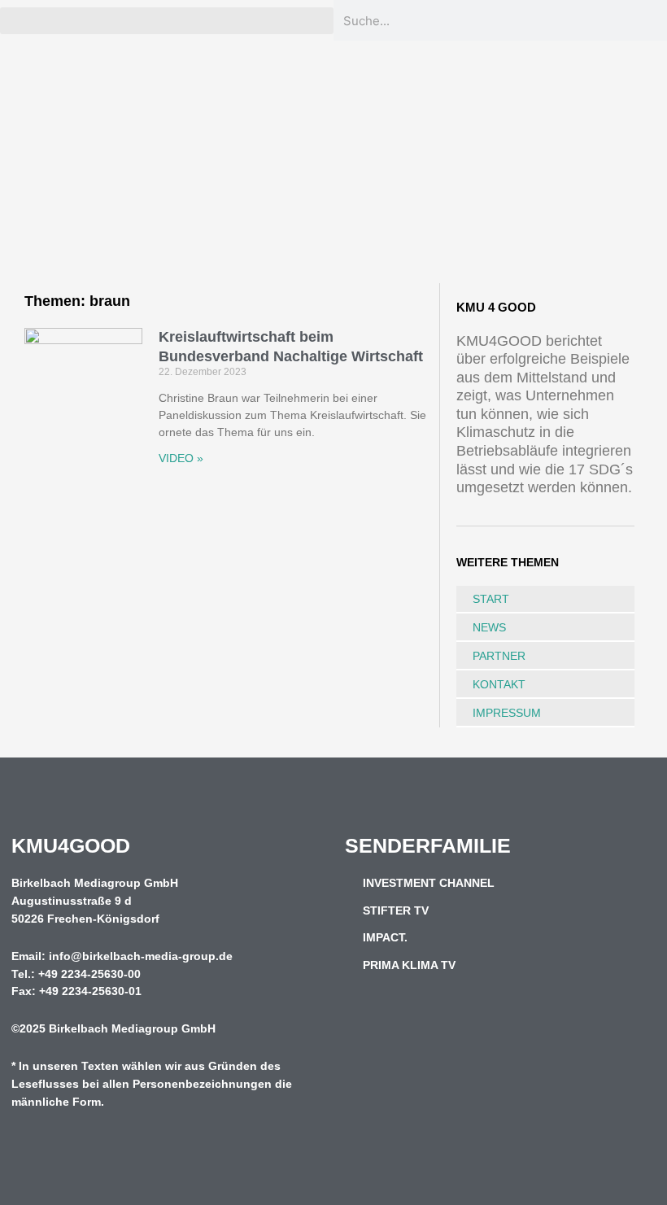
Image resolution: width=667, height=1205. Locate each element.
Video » (181, 458)
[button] (167, 20)
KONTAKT (499, 684)
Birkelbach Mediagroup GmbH (132, 1029)
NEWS (489, 627)
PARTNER (499, 655)
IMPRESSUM (507, 712)
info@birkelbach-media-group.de (141, 956)
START (491, 598)
